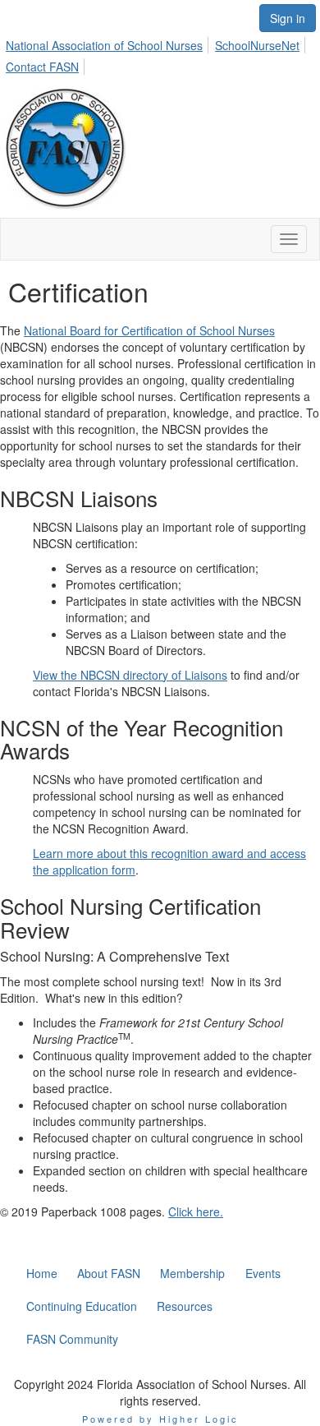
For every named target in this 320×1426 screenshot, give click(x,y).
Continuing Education (81, 1306)
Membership (192, 1273)
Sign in (287, 18)
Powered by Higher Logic (160, 1418)
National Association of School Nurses (104, 45)
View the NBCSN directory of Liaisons (130, 675)
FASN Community (72, 1339)
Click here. (195, 1211)
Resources (185, 1306)
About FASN (108, 1273)
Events (263, 1273)
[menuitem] (108, 42)
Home (41, 1273)
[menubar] (160, 53)
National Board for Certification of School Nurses (149, 330)
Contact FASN (42, 66)
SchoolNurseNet (257, 45)
